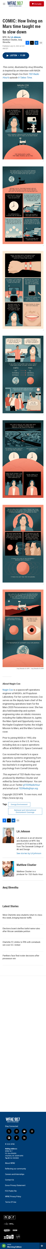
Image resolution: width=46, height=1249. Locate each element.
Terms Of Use (10, 1202)
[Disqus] (23, 1010)
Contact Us (9, 1180)
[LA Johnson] (8, 835)
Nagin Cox (8, 689)
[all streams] (42, 1246)
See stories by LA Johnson (29, 853)
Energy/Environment (19, 804)
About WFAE (10, 1163)
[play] (3, 1245)
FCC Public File (11, 1191)
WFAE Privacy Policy (13, 1197)
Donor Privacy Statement (15, 1185)
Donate (37, 4)
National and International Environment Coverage (25, 811)
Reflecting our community (15, 1169)
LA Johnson (16, 37)
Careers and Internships (14, 1174)
